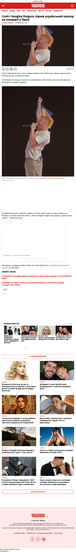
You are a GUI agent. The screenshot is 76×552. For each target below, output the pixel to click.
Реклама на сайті (19, 533)
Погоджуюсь (4, 551)
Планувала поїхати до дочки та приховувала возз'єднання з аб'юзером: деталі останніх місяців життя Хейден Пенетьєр (19, 387)
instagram (6, 180)
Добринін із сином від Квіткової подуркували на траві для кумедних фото (55, 386)
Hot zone (49, 11)
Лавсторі (41, 11)
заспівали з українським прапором (52, 178)
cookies (17, 549)
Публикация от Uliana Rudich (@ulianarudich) (34, 258)
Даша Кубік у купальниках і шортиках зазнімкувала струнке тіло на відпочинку (56, 420)
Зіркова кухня (31, 11)
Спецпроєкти (57, 11)
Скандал (12, 11)
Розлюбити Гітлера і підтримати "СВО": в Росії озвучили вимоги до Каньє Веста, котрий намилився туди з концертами (19, 482)
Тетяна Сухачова (7, 23)
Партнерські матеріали (44, 533)
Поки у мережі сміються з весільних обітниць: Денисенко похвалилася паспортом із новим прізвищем (55, 482)
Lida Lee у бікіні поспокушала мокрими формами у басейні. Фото (56, 451)
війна (5, 289)
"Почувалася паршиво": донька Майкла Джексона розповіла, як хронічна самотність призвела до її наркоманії (18, 420)
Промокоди (58, 533)
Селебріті (5, 11)
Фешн (18, 11)
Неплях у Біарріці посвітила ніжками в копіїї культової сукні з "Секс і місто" (18, 451)
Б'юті (23, 11)
